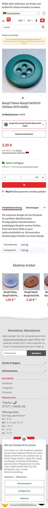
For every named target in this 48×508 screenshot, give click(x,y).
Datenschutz (21, 477)
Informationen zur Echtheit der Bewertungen (23, 505)
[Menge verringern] (5, 177)
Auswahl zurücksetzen (24, 134)
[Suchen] (43, 27)
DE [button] (29, 20)
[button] (36, 20)
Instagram (7, 387)
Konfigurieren (25, 491)
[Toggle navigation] (3, 20)
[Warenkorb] (42, 20)
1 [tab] (23, 98)
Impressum (8, 477)
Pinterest (7, 392)
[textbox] (21, 13)
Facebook (7, 383)
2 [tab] (25, 98)
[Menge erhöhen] (43, 177)
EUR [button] (20, 20)
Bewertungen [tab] (32, 207)
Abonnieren (36, 353)
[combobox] (21, 13)
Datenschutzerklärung (15, 339)
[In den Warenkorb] (4, 47)
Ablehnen (24, 498)
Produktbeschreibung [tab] (12, 207)
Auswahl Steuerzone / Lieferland (13, 153)
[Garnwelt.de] (9, 19)
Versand (19, 150)
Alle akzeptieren (25, 483)
